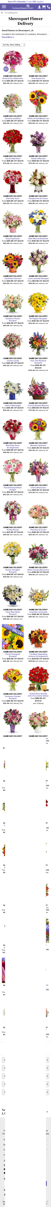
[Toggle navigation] (3, 6)
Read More (7, 37)
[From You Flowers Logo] (22, 6)
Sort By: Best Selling (11, 45)
